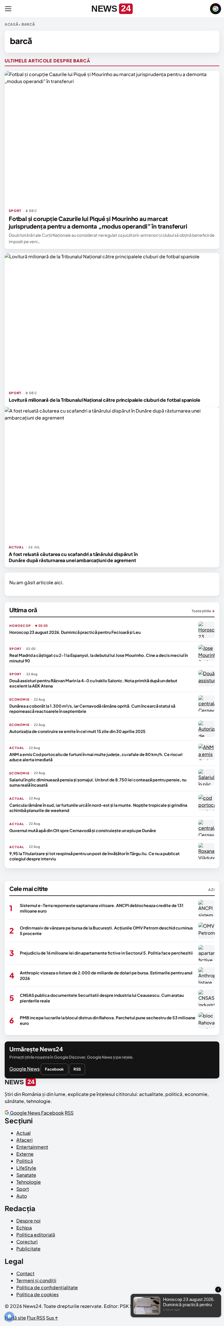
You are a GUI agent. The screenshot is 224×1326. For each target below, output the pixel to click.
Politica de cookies (37, 1294)
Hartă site (15, 1318)
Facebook (54, 1069)
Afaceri (24, 1140)
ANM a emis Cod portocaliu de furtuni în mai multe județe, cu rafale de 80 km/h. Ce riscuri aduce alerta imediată (96, 757)
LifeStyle (26, 1168)
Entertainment (32, 1147)
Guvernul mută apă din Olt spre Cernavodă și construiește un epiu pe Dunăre (82, 830)
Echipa (24, 1228)
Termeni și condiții (36, 1280)
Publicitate (28, 1249)
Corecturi (27, 1242)
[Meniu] (8, 8)
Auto (21, 1196)
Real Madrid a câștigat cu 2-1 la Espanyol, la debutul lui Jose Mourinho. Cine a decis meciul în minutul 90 (98, 658)
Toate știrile (203, 611)
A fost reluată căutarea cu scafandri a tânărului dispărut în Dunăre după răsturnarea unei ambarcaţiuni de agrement (73, 557)
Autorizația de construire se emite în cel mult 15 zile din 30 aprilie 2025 (77, 731)
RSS (77, 1069)
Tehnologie (28, 1182)
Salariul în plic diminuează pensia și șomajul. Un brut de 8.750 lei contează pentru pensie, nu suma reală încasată (97, 782)
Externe (25, 1154)
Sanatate (26, 1175)
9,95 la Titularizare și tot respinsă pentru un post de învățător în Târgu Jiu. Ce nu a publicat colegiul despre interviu (94, 856)
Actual (23, 1133)
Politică (24, 1161)
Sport (22, 1189)
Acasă (11, 24)
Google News (24, 1069)
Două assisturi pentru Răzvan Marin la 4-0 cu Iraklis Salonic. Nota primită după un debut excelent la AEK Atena (93, 683)
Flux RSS (36, 1318)
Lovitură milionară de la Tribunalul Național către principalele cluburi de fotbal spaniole (104, 400)
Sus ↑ (52, 1318)
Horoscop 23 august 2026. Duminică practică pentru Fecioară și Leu (75, 632)
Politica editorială (35, 1235)
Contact (25, 1273)
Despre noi (28, 1221)
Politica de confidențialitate (47, 1287)
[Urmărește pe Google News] (215, 8)
